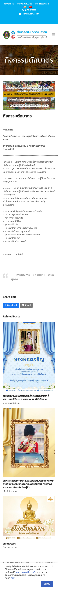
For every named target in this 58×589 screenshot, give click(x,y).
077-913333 (30, 10)
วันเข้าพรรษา (9, 543)
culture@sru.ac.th (30, 13)
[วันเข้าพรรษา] (29, 517)
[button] (53, 34)
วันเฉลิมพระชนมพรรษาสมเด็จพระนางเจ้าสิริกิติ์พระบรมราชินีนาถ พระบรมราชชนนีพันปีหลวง (26, 397)
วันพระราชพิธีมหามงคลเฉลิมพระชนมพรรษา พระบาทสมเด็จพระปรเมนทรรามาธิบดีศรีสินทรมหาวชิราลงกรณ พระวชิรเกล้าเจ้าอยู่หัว (28, 484)
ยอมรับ (47, 583)
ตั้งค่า (13, 578)
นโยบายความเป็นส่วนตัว (25, 572)
